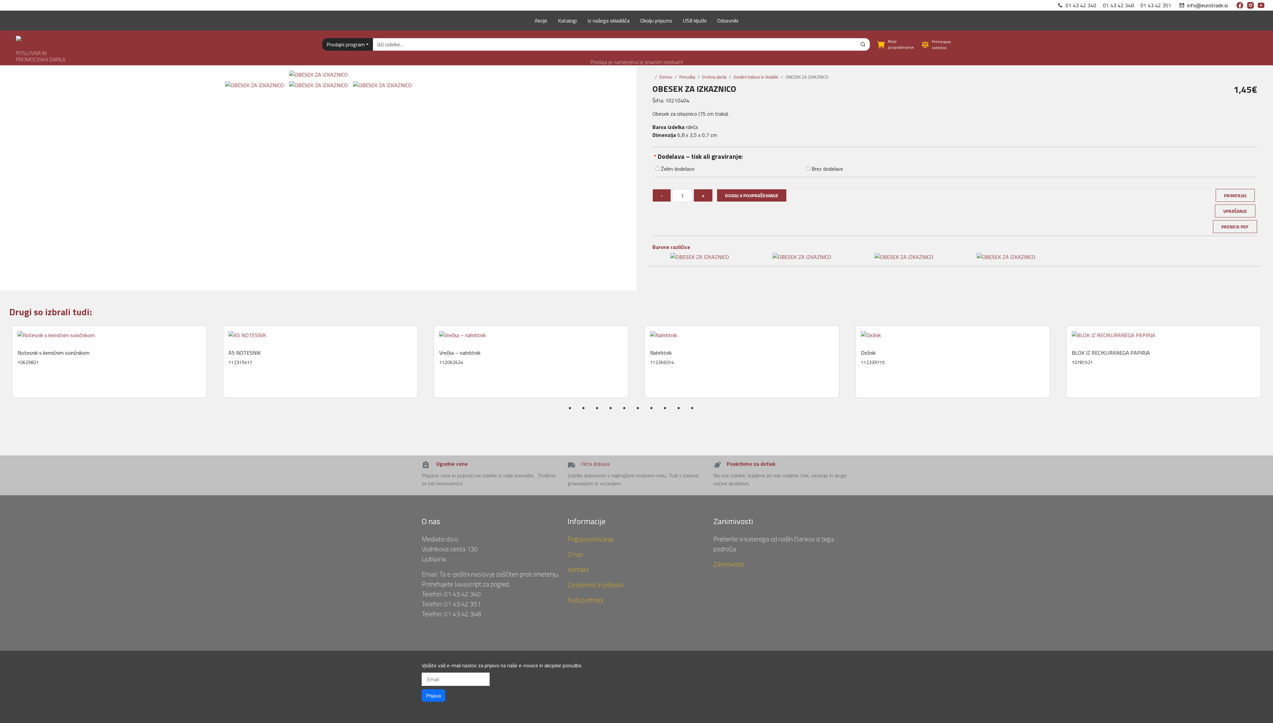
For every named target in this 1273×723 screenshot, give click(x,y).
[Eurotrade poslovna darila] (33, 37)
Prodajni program (346, 44)
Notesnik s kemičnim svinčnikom (54, 353)
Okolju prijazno (656, 21)
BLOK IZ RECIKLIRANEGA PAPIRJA (1111, 353)
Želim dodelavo (677, 169)
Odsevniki (727, 21)
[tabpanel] (109, 362)
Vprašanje (1235, 211)
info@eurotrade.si (1207, 5)
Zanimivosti (728, 564)
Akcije (541, 21)
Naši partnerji (585, 600)
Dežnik (868, 353)
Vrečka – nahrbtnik (459, 353)
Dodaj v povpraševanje (751, 195)
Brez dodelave (826, 169)
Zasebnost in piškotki (595, 584)
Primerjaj (1235, 195)
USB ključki (694, 21)
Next (1268, 374)
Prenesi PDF (1235, 226)
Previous (7, 374)
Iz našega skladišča (608, 21)
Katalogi (567, 21)
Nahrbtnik (661, 353)
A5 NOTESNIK (244, 353)
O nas (575, 554)
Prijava (433, 695)
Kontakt (578, 569)
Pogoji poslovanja (591, 539)
